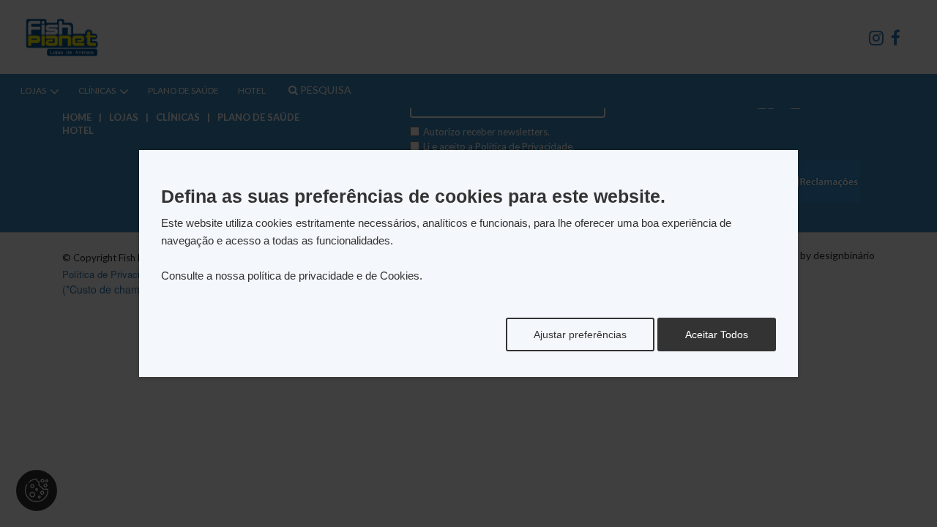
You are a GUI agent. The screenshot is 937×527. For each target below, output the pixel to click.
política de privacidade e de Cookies (333, 275)
